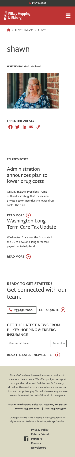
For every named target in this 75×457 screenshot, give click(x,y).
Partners (36, 439)
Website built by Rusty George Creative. (45, 421)
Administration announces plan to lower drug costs (27, 175)
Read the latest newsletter (30, 355)
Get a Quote (49, 310)
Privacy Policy (39, 430)
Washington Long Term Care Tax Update (31, 223)
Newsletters (38, 448)
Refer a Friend (40, 434)
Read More (15, 215)
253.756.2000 (39, 3)
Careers (36, 443)
